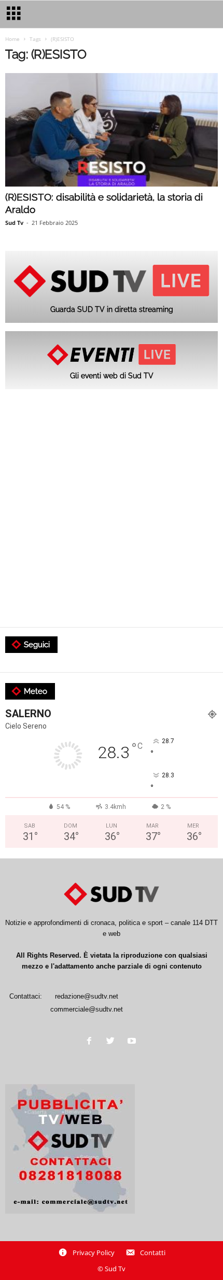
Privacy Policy (94, 1252)
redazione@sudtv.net (86, 996)
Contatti (152, 1252)
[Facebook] (91, 1042)
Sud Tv (14, 222)
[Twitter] (112, 1042)
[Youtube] (133, 1042)
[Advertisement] (111, 508)
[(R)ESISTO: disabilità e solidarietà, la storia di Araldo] (111, 130)
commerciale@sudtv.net (86, 1009)
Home (12, 38)
